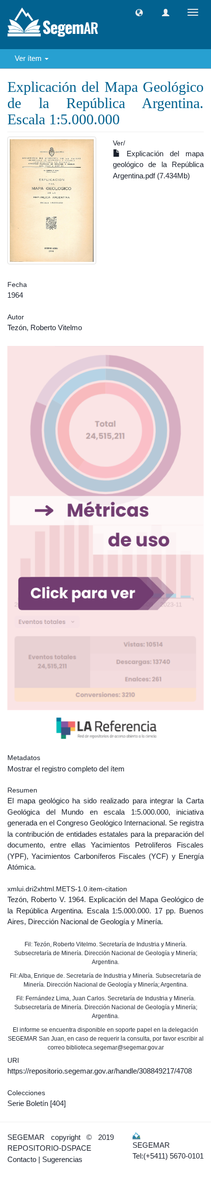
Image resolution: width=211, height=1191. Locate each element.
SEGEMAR (26, 1137)
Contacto (21, 1159)
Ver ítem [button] (29, 58)
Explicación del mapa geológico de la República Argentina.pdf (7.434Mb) (158, 164)
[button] (139, 12)
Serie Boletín (27, 1103)
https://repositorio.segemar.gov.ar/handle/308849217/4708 (99, 1071)
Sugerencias (62, 1159)
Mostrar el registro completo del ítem (66, 769)
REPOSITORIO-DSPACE (49, 1148)
